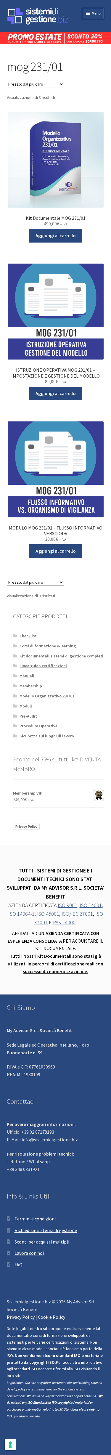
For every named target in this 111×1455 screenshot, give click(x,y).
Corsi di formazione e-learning (48, 646)
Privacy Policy (26, 826)
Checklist (28, 636)
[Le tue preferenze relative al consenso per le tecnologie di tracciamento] (10, 1444)
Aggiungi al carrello (56, 235)
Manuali (27, 675)
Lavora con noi (29, 1253)
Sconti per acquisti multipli (42, 1242)
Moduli (26, 706)
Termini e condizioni (35, 1219)
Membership (31, 686)
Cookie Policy (51, 1317)
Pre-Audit (28, 716)
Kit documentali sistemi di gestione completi (61, 656)
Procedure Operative (38, 726)
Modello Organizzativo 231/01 (47, 696)
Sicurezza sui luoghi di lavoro (47, 736)
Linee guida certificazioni (43, 665)
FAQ (18, 1265)
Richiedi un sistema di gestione (46, 1230)
